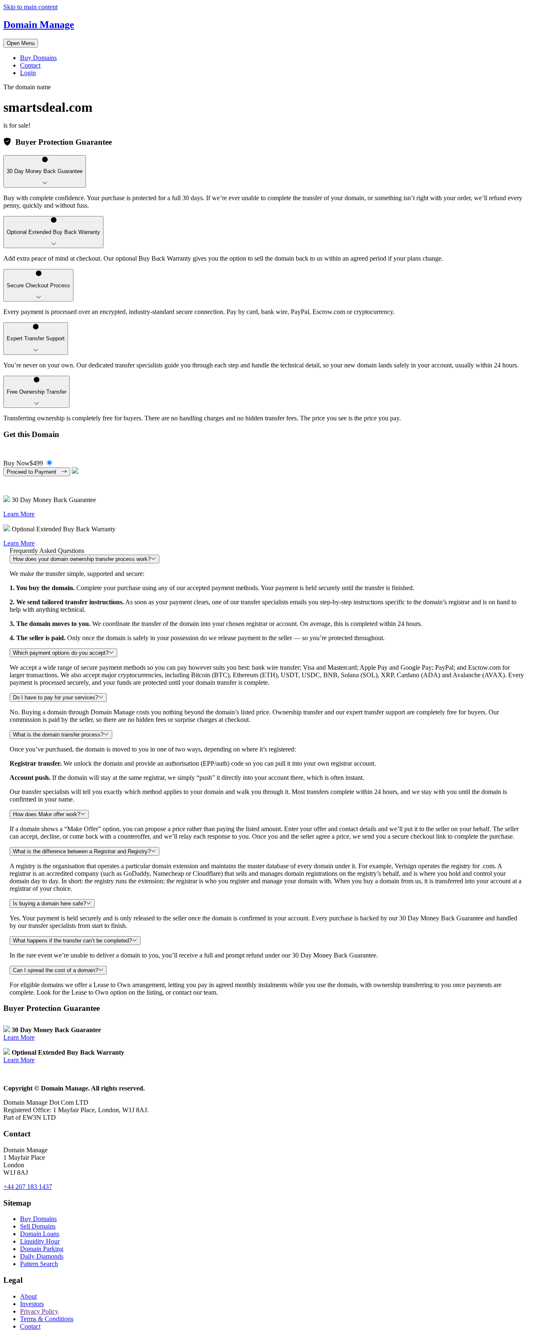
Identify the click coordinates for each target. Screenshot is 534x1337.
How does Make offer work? (46, 814)
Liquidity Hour (40, 1241)
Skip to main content (30, 6)
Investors (32, 1303)
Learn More (19, 514)
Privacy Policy (39, 1311)
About (28, 1296)
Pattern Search (39, 1263)
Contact (30, 65)
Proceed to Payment (34, 472)
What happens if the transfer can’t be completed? (72, 940)
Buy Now (23, 463)
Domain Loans (39, 1233)
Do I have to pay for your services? (55, 697)
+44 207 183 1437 (27, 1186)
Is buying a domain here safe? (49, 903)
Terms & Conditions (46, 1318)
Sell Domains (37, 1226)
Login (28, 72)
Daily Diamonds (41, 1256)
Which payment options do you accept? (60, 653)
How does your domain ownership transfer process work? (82, 559)
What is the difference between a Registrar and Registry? (82, 851)
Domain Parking (41, 1248)
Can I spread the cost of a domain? (55, 970)
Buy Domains (38, 57)
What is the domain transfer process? (58, 734)
